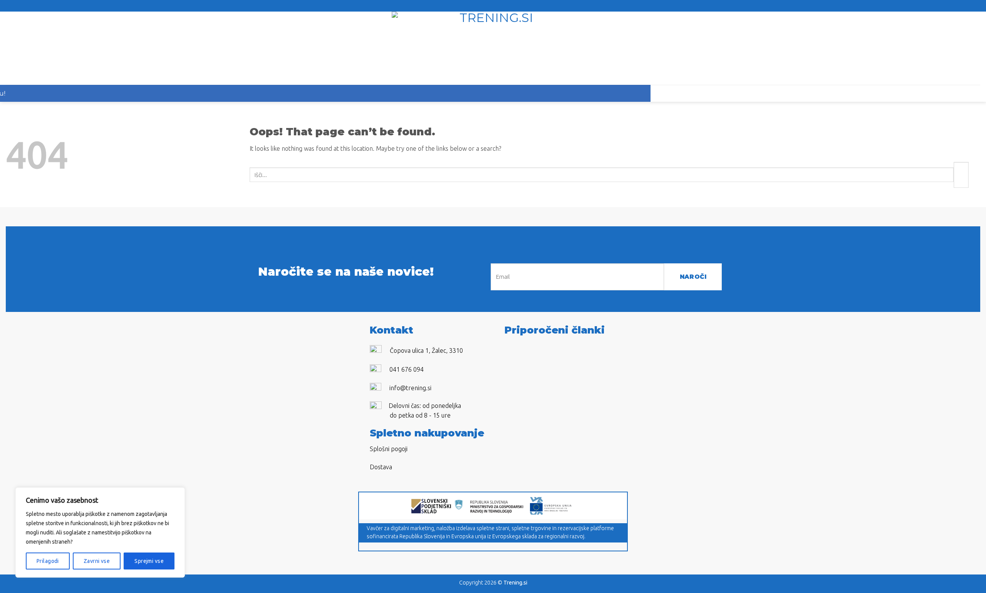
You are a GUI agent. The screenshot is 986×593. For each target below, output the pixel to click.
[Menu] (36, 48)
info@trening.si (410, 387)
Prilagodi (48, 561)
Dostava (381, 466)
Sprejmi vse (149, 561)
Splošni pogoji (388, 448)
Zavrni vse (97, 561)
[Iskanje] (949, 48)
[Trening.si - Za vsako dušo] (493, 48)
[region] (100, 532)
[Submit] (961, 175)
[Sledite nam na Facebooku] (487, 5)
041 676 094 (406, 369)
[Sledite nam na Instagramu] (496, 5)
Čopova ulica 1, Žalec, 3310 (426, 350)
